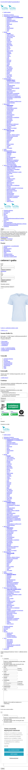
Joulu (8, 25)
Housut (8, 133)
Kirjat (8, 174)
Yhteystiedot (7, 222)
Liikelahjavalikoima (8, 210)
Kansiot (8, 156)
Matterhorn (9, 70)
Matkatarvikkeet (10, 182)
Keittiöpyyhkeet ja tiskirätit (13, 88)
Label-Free (9, 41)
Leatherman (9, 69)
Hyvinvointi (9, 173)
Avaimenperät (10, 110)
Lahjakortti (6, 226)
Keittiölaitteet (10, 86)
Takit (8, 146)
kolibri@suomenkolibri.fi (14, 1)
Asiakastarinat (12, 225)
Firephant (9, 61)
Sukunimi (20, 670)
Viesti (5, 689)
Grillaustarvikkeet (11, 85)
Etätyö (8, 22)
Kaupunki (20, 683)
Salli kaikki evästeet (13, 750)
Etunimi (19, 668)
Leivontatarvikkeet (11, 90)
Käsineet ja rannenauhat (12, 136)
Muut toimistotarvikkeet (12, 161)
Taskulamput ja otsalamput (13, 196)
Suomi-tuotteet (10, 28)
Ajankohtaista (7, 211)
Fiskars (8, 62)
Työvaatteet (9, 148)
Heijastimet (9, 112)
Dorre (8, 58)
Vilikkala (9, 52)
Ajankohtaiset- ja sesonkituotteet (11, 16)
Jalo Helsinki (10, 68)
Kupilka (8, 40)
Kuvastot (6, 213)
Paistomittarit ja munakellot (13, 93)
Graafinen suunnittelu (12, 637)
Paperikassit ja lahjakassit (12, 124)
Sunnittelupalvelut (8, 364)
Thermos (9, 77)
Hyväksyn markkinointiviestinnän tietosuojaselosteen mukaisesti (10, 395)
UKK (16, 225)
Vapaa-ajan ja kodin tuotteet (10, 165)
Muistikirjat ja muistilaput (13, 160)
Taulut (8, 198)
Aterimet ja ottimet (11, 81)
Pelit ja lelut (9, 184)
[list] (2, 288)
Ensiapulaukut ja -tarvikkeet (13, 82)
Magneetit (9, 121)
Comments (6, 658)
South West (9, 76)
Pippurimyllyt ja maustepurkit (13, 96)
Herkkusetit (9, 24)
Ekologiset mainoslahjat (12, 21)
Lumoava (9, 42)
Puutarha (9, 186)
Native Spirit (10, 45)
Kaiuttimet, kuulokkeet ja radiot (14, 172)
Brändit (5, 32)
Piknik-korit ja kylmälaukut (13, 185)
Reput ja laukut (10, 144)
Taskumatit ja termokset (12, 197)
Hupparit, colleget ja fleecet (13, 134)
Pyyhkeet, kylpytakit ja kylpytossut (15, 188)
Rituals (8, 46)
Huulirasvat (9, 113)
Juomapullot (9, 116)
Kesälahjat (9, 18)
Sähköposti (3, 398)
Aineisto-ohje (10, 633)
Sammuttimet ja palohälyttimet (14, 97)
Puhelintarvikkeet (11, 162)
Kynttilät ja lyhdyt (11, 178)
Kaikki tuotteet (7, 12)
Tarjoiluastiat (10, 98)
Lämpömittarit (10, 180)
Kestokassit (9, 138)
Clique (8, 54)
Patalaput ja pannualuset (12, 94)
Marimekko (9, 44)
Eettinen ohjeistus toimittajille (13, 645)
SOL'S (8, 49)
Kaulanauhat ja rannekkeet (13, 117)
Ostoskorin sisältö (8, 721)
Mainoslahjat (7, 104)
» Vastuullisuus (4, 345)
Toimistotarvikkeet (8, 150)
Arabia (8, 64)
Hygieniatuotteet (10, 114)
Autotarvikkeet (10, 109)
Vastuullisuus (10, 223)
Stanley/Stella (10, 50)
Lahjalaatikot (10, 120)
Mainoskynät (10, 158)
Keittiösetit (9, 89)
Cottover (9, 56)
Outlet (5, 149)
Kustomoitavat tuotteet (12, 108)
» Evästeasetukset (5, 350)
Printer (8, 73)
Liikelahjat (8, 218)
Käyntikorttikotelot (11, 157)
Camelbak (9, 53)
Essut (8, 84)
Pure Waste (9, 74)
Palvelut (5, 215)
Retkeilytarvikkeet (11, 189)
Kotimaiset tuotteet (11, 20)
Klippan (8, 38)
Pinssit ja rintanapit (11, 125)
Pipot (8, 142)
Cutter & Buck (10, 34)
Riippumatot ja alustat (12, 190)
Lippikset (9, 140)
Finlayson (9, 60)
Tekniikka (9, 126)
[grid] (1, 288)
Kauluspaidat (10, 137)
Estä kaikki (14, 754)
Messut (8, 26)
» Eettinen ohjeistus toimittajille (8, 349)
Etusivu (2, 240)
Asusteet (9, 132)
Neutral (8, 72)
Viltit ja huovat (10, 201)
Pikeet (8, 141)
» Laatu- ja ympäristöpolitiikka (8, 348)
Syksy (8, 29)
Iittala (8, 65)
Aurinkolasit (9, 106)
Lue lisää (6, 745)
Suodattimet (3, 271)
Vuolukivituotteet (11, 102)
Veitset (8, 100)
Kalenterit (9, 154)
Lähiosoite (20, 681)
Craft (8, 57)
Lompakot (9, 181)
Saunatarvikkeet (10, 193)
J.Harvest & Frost (11, 36)
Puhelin (5, 677)
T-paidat (8, 145)
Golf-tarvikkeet (10, 170)
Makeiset (9, 122)
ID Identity (9, 66)
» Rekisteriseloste (5, 342)
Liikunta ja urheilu (11, 168)
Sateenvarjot (9, 192)
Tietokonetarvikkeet (11, 164)
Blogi (5, 214)
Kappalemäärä (7, 686)
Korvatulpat (9, 118)
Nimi (5, 667)
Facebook (3, 387)
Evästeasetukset (14, 758)
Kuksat (8, 177)
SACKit (8, 48)
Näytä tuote (3, 281)
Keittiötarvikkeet (7, 78)
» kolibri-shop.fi (4, 377)
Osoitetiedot (6, 680)
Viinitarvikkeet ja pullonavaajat (14, 101)
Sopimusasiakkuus (15, 218)
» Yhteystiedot (4, 341)
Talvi (8, 30)
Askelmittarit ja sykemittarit (13, 169)
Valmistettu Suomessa (9, 14)
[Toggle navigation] (1, 208)
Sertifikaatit (15, 223)
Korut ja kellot (10, 176)
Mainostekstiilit (7, 129)
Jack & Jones (10, 37)
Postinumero (21, 684)
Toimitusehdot (4, 344)
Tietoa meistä (10, 641)
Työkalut (9, 200)
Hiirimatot (9, 153)
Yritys (5, 221)
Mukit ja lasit (10, 92)
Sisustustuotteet (10, 194)
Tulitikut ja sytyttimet (12, 128)
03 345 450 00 (4, 1)
